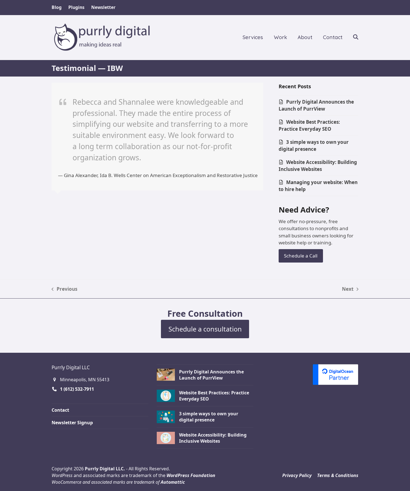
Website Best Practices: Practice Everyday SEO (309, 125)
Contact (60, 410)
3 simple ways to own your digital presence (314, 145)
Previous (64, 289)
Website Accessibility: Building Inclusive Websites (318, 166)
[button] (355, 37)
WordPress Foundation (191, 475)
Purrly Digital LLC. (105, 469)
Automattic (173, 482)
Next (347, 289)
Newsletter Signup (72, 423)
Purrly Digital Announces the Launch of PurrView (316, 105)
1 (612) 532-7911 (77, 389)
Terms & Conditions (337, 475)
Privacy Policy (297, 475)
